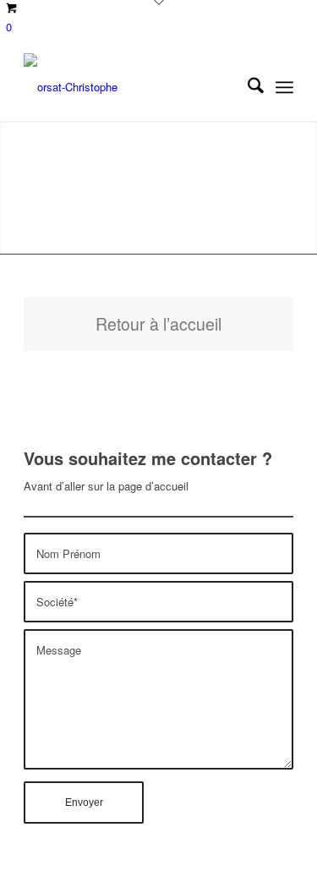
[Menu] (284, 87)
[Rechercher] (247, 87)
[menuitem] (247, 87)
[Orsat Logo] (131, 87)
